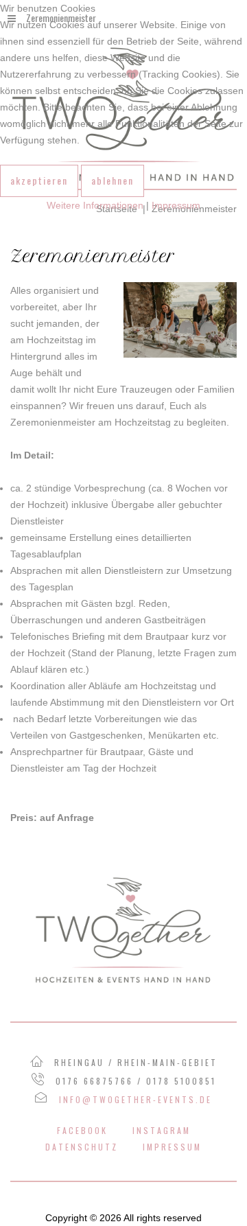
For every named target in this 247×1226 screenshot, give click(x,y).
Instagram (161, 1130)
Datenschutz (81, 1147)
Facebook (82, 1130)
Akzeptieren (39, 180)
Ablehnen (112, 180)
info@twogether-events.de (135, 1099)
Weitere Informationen (95, 205)
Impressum (172, 1147)
